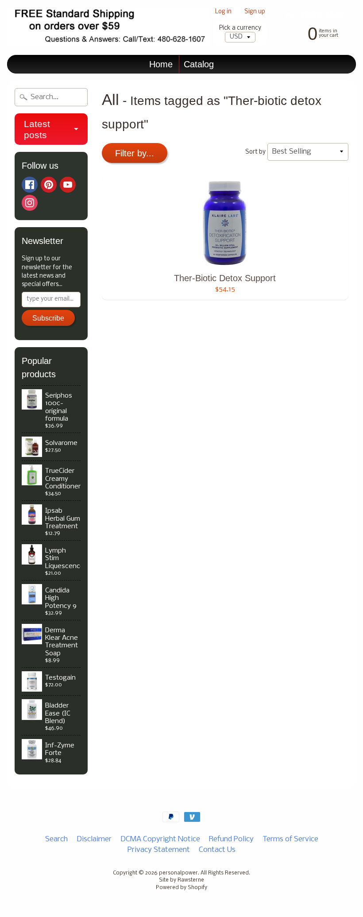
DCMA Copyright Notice (160, 839)
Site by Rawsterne (181, 880)
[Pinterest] (49, 185)
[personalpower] (108, 27)
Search (56, 839)
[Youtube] (68, 185)
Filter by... (134, 153)
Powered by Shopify (181, 887)
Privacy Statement (158, 850)
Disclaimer (94, 839)
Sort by (255, 152)
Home (161, 64)
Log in (223, 12)
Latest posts (37, 129)
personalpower (178, 873)
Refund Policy (231, 839)
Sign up (254, 12)
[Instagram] (30, 203)
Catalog (199, 64)
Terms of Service (290, 839)
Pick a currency (240, 28)
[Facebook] (30, 185)
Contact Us (217, 850)
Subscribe (48, 318)
